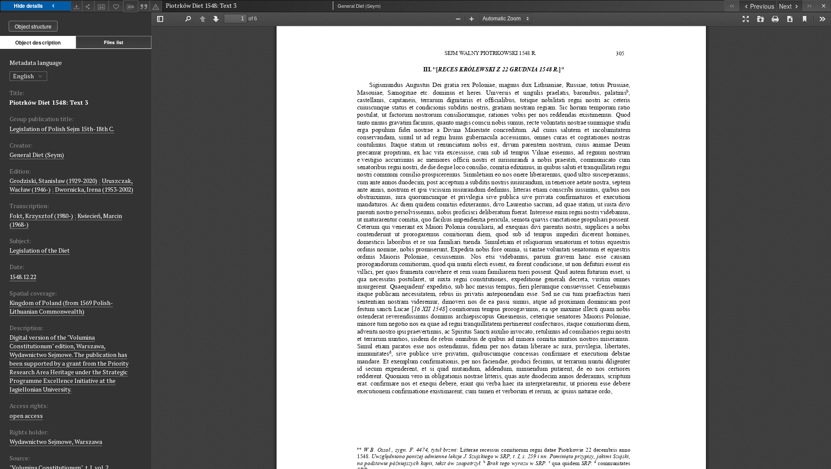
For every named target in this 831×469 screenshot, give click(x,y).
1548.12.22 (23, 277)
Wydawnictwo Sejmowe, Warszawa (56, 441)
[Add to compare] (101, 6)
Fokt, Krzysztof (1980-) (41, 216)
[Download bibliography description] (130, 6)
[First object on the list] (732, 6)
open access (26, 415)
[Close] (824, 6)
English (24, 76)
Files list (113, 42)
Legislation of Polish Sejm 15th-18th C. (62, 129)
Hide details (28, 6)
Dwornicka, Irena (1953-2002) (94, 189)
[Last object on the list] (809, 6)
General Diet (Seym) (37, 155)
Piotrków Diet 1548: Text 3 (49, 102)
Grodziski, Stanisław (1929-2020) (53, 181)
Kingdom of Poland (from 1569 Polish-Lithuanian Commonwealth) (61, 307)
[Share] (88, 6)
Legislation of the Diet (40, 250)
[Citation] (144, 6)
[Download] (77, 6)
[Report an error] (156, 6)
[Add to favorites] (116, 6)
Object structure (33, 26)
